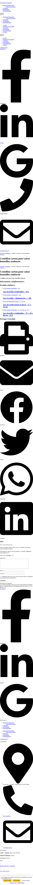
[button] (16, 14)
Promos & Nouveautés (8, 5)
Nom (1, 570)
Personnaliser (26, 880)
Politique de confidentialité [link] (17, 883)
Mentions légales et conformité (7, 866)
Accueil (5, 25)
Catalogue (5, 8)
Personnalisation (7, 11)
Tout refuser (16, 880)
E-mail (2, 573)
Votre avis (3, 558)
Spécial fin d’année (10, 6)
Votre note (3, 555)
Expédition (7, 253)
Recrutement (6, 9)
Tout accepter (7, 880)
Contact (5, 32)
